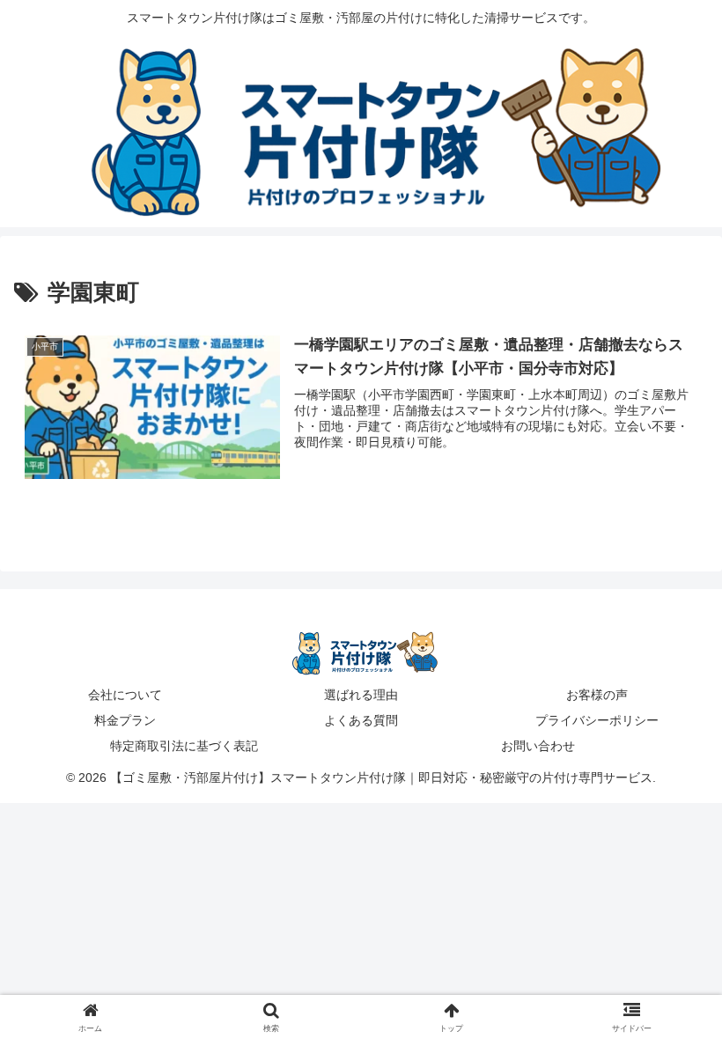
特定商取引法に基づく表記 (184, 746)
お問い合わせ (538, 746)
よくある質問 (361, 720)
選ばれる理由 (361, 695)
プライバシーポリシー (597, 720)
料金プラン (125, 720)
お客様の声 (597, 695)
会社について (125, 695)
